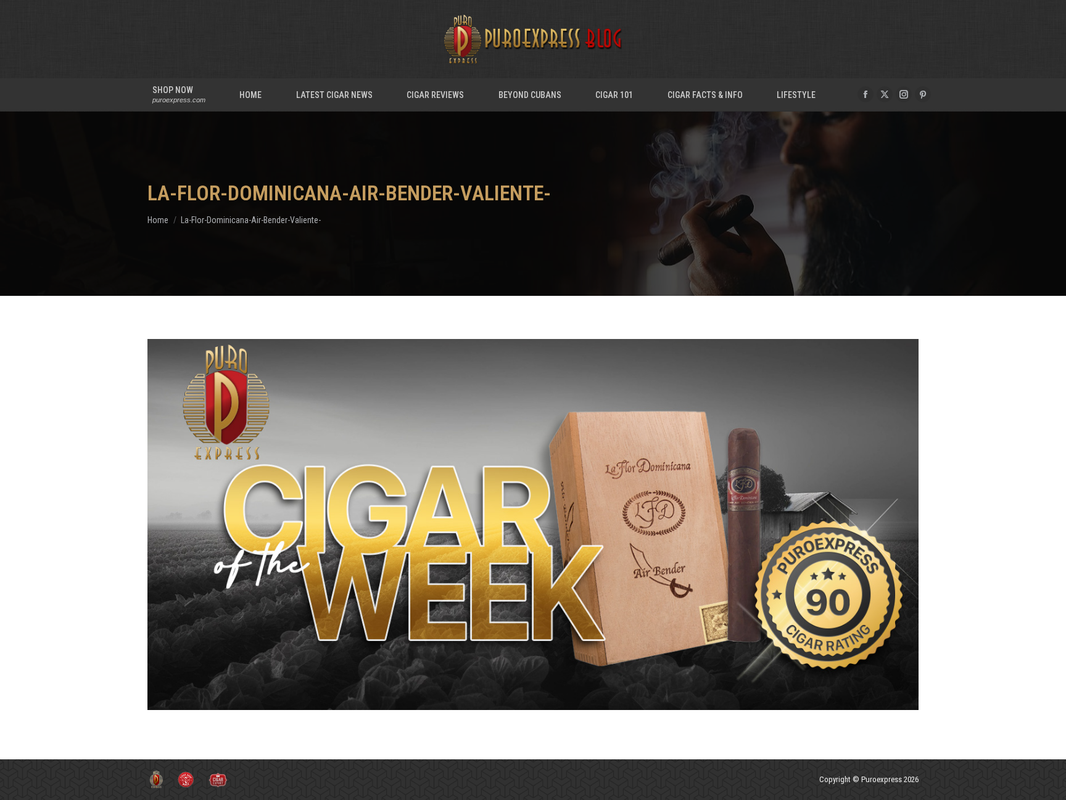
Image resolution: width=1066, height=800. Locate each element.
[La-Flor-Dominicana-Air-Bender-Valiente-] (533, 524)
